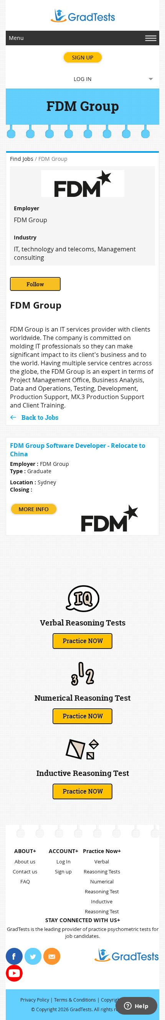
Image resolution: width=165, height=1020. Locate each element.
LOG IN (83, 79)
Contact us (25, 871)
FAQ (25, 881)
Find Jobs (21, 158)
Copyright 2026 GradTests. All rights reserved (84, 1009)
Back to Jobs (39, 417)
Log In (63, 861)
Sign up (63, 871)
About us (25, 861)
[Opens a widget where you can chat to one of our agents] (136, 1006)
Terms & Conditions (75, 1000)
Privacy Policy (34, 1000)
